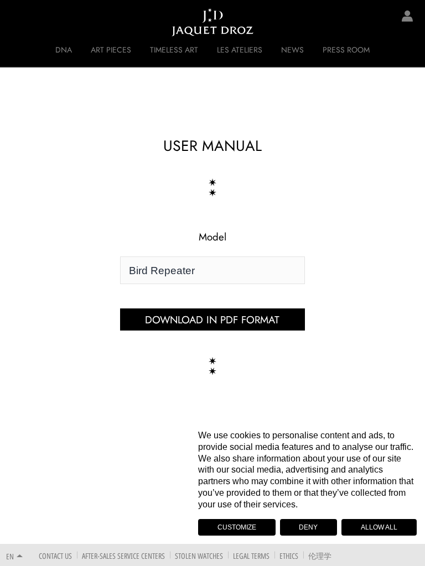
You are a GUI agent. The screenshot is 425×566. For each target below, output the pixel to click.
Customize (236, 527)
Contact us (55, 556)
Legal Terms (251, 556)
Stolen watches (199, 556)
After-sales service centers (123, 556)
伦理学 (319, 556)
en (10, 556)
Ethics (288, 556)
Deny (308, 527)
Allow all (379, 527)
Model (212, 237)
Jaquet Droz (16, 22)
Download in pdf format (212, 319)
